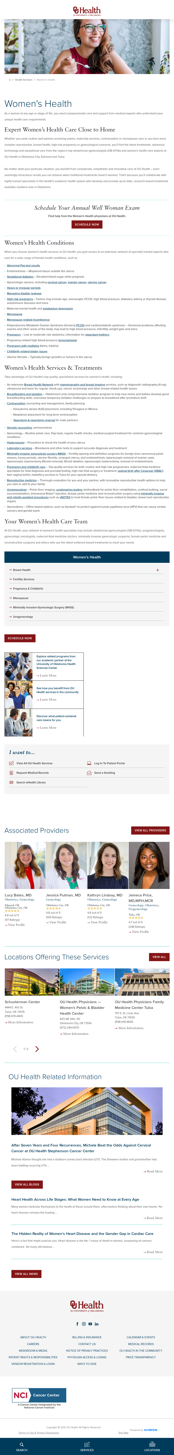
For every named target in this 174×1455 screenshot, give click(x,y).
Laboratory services (19, 448)
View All (159, 957)
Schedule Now (87, 224)
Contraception (16, 403)
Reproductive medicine (22, 480)
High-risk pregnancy (20, 299)
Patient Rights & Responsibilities (33, 1357)
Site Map (123, 1432)
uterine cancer (97, 282)
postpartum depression (58, 308)
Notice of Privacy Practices (87, 1350)
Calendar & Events (141, 1337)
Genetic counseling (19, 427)
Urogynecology (17, 489)
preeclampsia (67, 340)
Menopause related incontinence (28, 320)
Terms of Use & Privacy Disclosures (38, 1432)
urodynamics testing (69, 489)
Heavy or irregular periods (24, 288)
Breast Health (22, 570)
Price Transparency (141, 1357)
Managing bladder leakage (24, 293)
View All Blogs (27, 1184)
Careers (33, 1344)
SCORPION (150, 1430)
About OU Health (33, 1337)
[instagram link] (84, 1324)
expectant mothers (97, 334)
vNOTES (65, 497)
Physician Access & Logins (86, 1357)
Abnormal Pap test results (23, 265)
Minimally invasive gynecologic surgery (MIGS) (36, 454)
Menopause (14, 314)
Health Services (23, 80)
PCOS (80, 325)
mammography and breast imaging (82, 384)
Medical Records (141, 1344)
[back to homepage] (10, 80)
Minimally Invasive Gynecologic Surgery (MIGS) (43, 607)
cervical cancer (57, 282)
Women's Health (87, 557)
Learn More (48, 675)
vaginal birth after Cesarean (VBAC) (140, 471)
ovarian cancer (77, 282)
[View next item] (37, 1049)
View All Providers (150, 830)
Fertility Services (23, 579)
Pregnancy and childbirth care (26, 467)
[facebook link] (77, 1324)
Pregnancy (14, 334)
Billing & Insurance (87, 1337)
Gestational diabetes (20, 277)
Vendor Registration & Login (33, 1364)
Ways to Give (87, 1364)
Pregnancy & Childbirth (28, 588)
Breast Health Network (38, 384)
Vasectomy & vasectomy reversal (34, 420)
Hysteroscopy (15, 442)
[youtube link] (90, 1324)
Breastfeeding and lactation (24, 394)
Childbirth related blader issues (27, 351)
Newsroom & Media (33, 1350)
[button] (157, 570)
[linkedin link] (96, 1324)
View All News (26, 1274)
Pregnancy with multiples (23, 346)
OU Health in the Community (140, 1350)
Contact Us (87, 1344)
